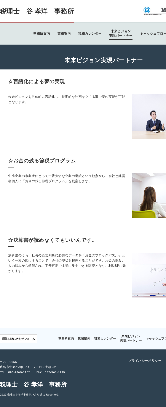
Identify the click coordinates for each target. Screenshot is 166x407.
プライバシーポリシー (145, 361)
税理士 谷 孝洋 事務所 (37, 11)
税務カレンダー (90, 33)
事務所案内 (41, 33)
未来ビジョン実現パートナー (120, 33)
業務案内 (64, 33)
